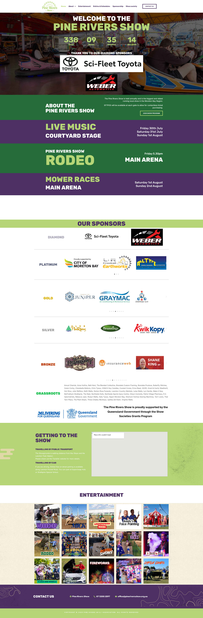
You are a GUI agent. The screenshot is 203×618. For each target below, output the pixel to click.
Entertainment (84, 6)
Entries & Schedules (101, 6)
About (71, 6)
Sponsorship (118, 6)
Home (63, 6)
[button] (66, 263)
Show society (131, 6)
